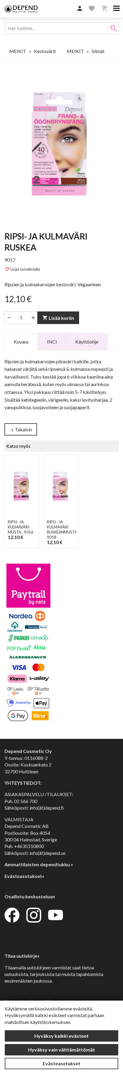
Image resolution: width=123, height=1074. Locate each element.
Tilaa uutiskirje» (22, 956)
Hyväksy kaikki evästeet (61, 1036)
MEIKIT (17, 51)
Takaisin (21, 430)
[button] (79, 8)
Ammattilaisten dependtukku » (38, 864)
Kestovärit (45, 51)
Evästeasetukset (61, 1063)
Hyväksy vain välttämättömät (61, 1049)
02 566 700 (25, 801)
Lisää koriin (58, 318)
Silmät (98, 51)
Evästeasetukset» (24, 876)
